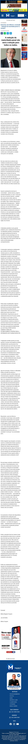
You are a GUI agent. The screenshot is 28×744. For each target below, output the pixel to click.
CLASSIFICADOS (13, 702)
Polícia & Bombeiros (15, 694)
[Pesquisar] (25, 15)
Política (12, 696)
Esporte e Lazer (14, 700)
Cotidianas (12, 704)
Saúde (11, 698)
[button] (2, 33)
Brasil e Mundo (13, 706)
